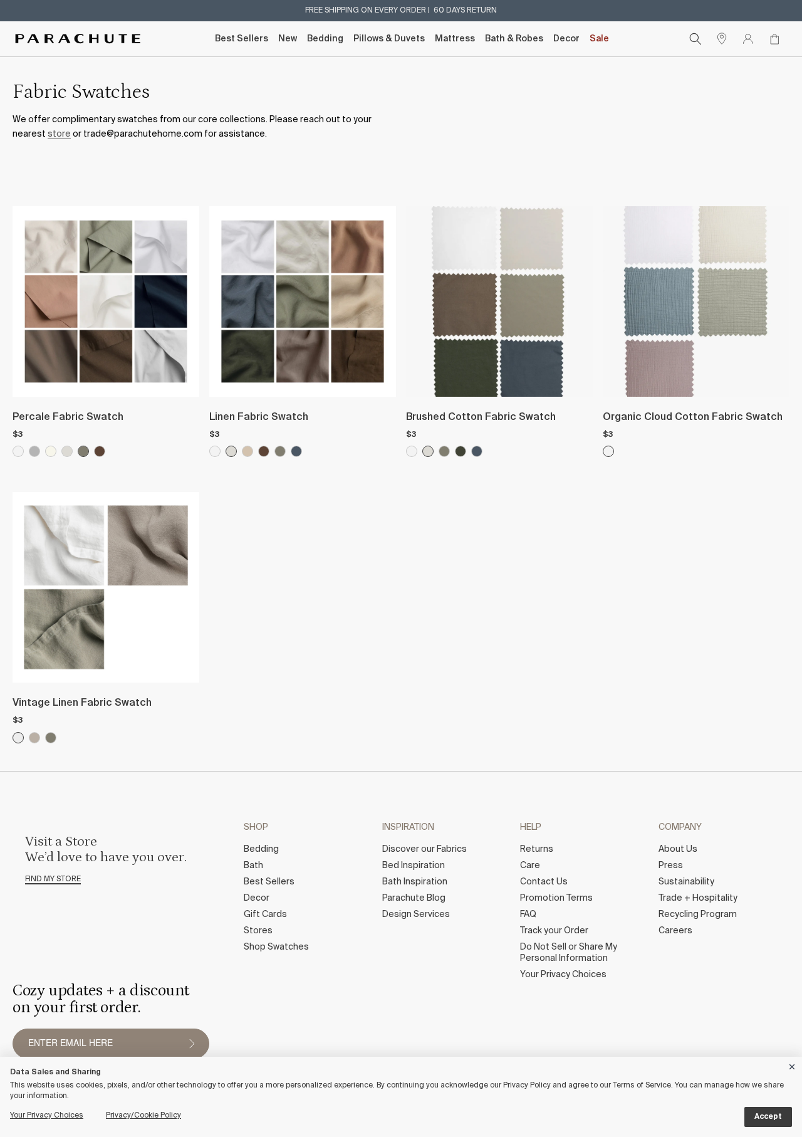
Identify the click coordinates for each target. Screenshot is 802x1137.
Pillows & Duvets (389, 38)
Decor (566, 38)
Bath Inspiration (414, 882)
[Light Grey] (34, 451)
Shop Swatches (276, 947)
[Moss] (83, 451)
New (287, 38)
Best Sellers (241, 38)
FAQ (528, 914)
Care (530, 865)
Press (671, 865)
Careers (675, 930)
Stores (258, 930)
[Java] (99, 451)
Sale (599, 38)
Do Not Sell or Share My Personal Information (568, 953)
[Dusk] (296, 451)
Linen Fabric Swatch (258, 417)
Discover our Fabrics (424, 849)
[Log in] (748, 38)
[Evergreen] (460, 451)
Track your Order (554, 930)
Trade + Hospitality (698, 898)
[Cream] (50, 451)
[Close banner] (792, 1064)
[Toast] (247, 451)
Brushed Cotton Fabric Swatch (481, 417)
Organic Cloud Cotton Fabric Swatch (693, 417)
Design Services (416, 914)
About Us (678, 849)
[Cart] (774, 38)
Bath (253, 865)
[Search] (695, 38)
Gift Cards (265, 914)
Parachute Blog (413, 898)
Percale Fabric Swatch (68, 417)
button (191, 1044)
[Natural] (34, 737)
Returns (536, 849)
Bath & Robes (514, 38)
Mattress (455, 38)
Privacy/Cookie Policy (143, 1115)
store (59, 134)
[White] (18, 451)
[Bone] (67, 451)
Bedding (325, 38)
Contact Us (544, 882)
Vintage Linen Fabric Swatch (82, 703)
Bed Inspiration (413, 865)
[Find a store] (721, 38)
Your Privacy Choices (563, 974)
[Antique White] (18, 737)
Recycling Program (698, 914)
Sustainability (686, 882)
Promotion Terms (556, 898)
